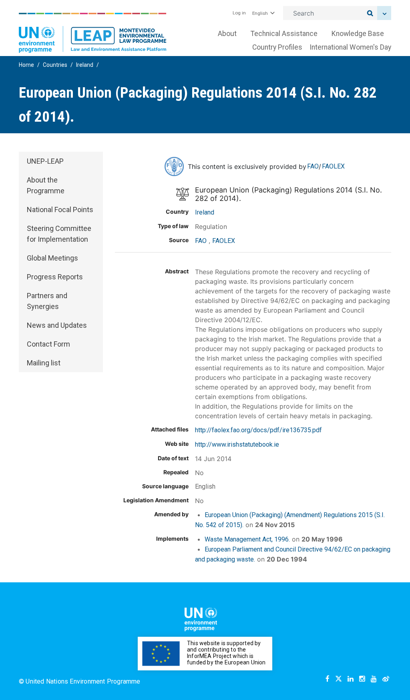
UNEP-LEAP (45, 161)
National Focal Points (60, 209)
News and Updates (57, 325)
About (227, 34)
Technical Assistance (284, 34)
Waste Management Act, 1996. (247, 539)
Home (26, 65)
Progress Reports (55, 277)
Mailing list (43, 363)
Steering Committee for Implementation (59, 233)
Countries (55, 65)
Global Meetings (52, 258)
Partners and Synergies (47, 301)
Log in (239, 13)
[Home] (93, 33)
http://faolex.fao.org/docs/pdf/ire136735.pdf (258, 430)
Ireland (84, 65)
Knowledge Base (358, 34)
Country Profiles (277, 47)
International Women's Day (350, 47)
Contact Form (48, 344)
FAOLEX (333, 166)
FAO (313, 166)
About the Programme (45, 185)
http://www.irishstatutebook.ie (237, 444)
